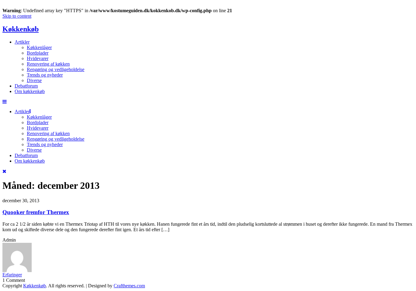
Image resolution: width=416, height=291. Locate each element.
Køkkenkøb (20, 29)
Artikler (22, 42)
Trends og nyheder (45, 74)
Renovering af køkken (48, 63)
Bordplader (37, 53)
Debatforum (26, 85)
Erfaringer (12, 274)
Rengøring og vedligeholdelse (55, 69)
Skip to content (16, 16)
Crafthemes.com (129, 285)
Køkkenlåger (39, 47)
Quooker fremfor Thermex (35, 212)
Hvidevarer (37, 58)
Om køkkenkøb (30, 91)
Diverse (34, 80)
